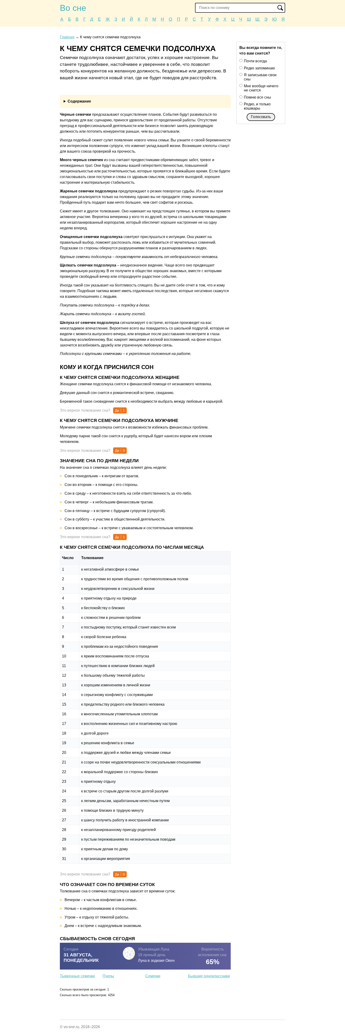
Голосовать (261, 117)
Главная (67, 37)
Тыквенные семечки (77, 976)
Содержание (79, 101)
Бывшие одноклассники (209, 976)
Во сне (73, 8)
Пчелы (108, 976)
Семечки (152, 976)
